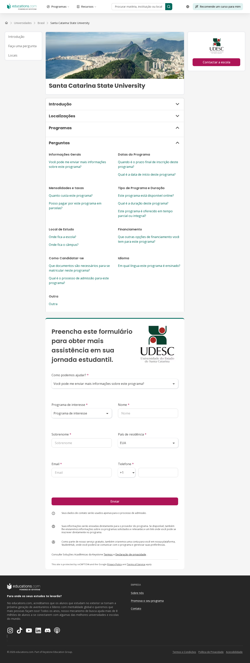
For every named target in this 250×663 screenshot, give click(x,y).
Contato (136, 608)
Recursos (87, 6)
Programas (58, 6)
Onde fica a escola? (62, 237)
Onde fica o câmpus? (64, 245)
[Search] (168, 6)
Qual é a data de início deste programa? (147, 174)
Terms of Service (136, 564)
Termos (108, 554)
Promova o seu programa (147, 601)
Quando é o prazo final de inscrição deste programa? (148, 164)
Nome (123, 405)
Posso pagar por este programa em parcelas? (75, 205)
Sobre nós (137, 593)
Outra (53, 304)
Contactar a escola (216, 62)
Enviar (114, 501)
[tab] (23, 36)
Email (57, 464)
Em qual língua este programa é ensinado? (149, 266)
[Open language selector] (187, 6)
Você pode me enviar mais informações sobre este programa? (77, 164)
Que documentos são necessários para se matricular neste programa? (79, 268)
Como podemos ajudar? (70, 375)
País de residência (132, 434)
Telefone (126, 464)
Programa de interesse (70, 405)
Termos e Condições (184, 652)
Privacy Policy (114, 564)
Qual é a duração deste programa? (143, 203)
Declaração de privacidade (130, 554)
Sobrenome (61, 434)
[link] (69, 23)
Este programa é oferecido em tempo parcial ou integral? (145, 213)
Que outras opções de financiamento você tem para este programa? (148, 239)
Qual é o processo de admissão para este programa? (79, 280)
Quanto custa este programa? (71, 195)
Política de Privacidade (211, 652)
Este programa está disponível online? (146, 195)
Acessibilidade (234, 652)
